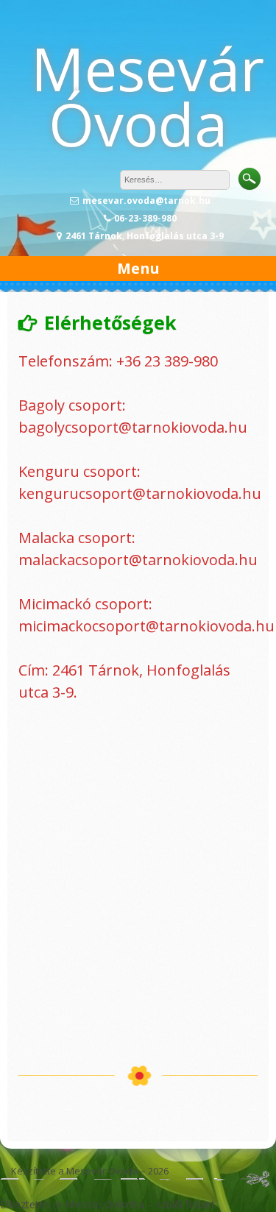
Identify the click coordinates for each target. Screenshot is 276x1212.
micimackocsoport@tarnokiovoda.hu (146, 626)
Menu (138, 268)
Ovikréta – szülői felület (160, 1204)
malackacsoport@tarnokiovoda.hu (138, 560)
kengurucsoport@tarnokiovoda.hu (139, 493)
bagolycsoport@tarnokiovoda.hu (132, 427)
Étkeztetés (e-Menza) (51, 1204)
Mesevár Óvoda (147, 95)
